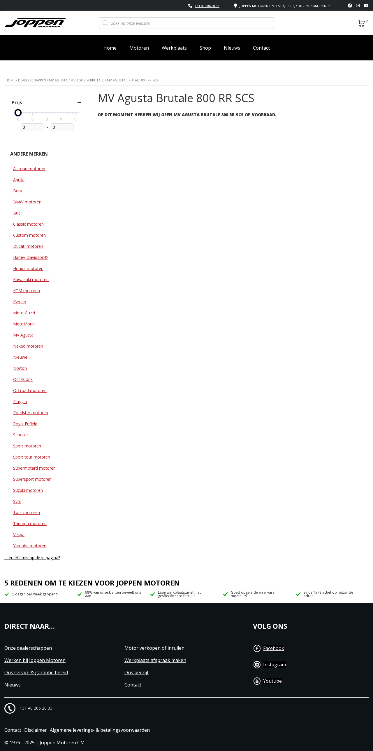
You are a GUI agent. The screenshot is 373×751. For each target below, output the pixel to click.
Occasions (23, 379)
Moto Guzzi (24, 313)
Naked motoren (28, 346)
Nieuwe (20, 357)
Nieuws (232, 48)
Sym (17, 501)
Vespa (18, 534)
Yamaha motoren (29, 545)
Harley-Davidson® (30, 257)
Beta (17, 191)
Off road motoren (30, 390)
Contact (261, 48)
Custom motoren (29, 235)
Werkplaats (174, 48)
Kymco (19, 301)
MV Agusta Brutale (87, 80)
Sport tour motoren (31, 457)
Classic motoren (28, 224)
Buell (17, 213)
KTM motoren (26, 290)
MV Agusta (58, 80)
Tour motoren (26, 512)
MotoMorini (24, 324)
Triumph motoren (30, 523)
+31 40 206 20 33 (207, 6)
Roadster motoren (30, 412)
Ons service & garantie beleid (36, 673)
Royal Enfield (25, 423)
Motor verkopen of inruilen (154, 648)
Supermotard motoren (34, 468)
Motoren (139, 48)
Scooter (20, 435)
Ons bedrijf (136, 673)
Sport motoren (27, 446)
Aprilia (18, 179)
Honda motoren (28, 268)
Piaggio (20, 401)
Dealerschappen (32, 80)
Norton (20, 368)
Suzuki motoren (28, 490)
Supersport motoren (32, 479)
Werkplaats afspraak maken (155, 660)
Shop (205, 48)
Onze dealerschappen (28, 648)
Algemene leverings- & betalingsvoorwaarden (100, 730)
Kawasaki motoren (31, 279)
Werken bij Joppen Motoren (35, 660)
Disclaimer (35, 730)
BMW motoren (27, 202)
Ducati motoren (28, 246)
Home (110, 48)
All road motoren (29, 168)
